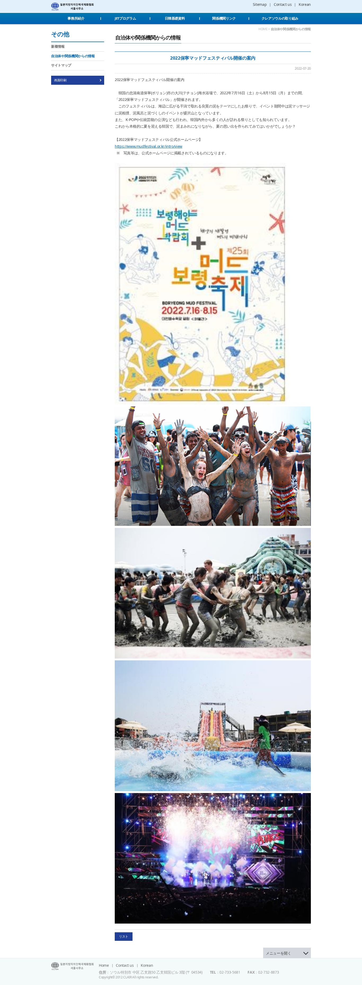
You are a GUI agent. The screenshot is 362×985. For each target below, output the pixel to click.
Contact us (283, 4)
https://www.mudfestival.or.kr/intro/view (148, 146)
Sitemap (260, 4)
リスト (123, 936)
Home (104, 965)
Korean (305, 4)
